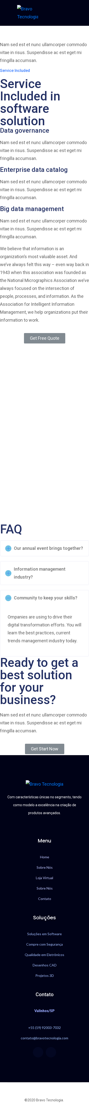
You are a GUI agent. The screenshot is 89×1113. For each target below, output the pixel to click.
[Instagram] (51, 1052)
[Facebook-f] (38, 1052)
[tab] (44, 548)
